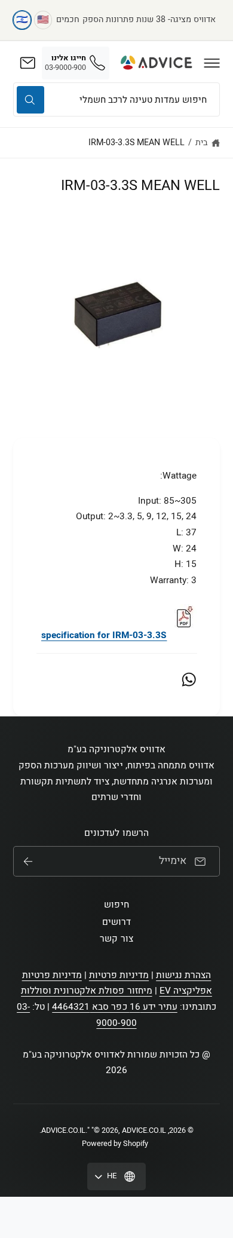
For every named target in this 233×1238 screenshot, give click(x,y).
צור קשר (116, 938)
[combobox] (116, 99)
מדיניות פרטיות (119, 975)
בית (201, 142)
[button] (212, 62)
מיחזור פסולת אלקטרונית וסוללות (86, 990)
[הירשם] (28, 861)
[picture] (183, 635)
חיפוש (116, 904)
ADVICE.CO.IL (63, 1130)
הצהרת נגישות (183, 975)
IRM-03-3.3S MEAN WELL (136, 142)
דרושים (116, 921)
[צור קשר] (27, 62)
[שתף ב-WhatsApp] (189, 679)
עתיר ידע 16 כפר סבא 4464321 (114, 1006)
